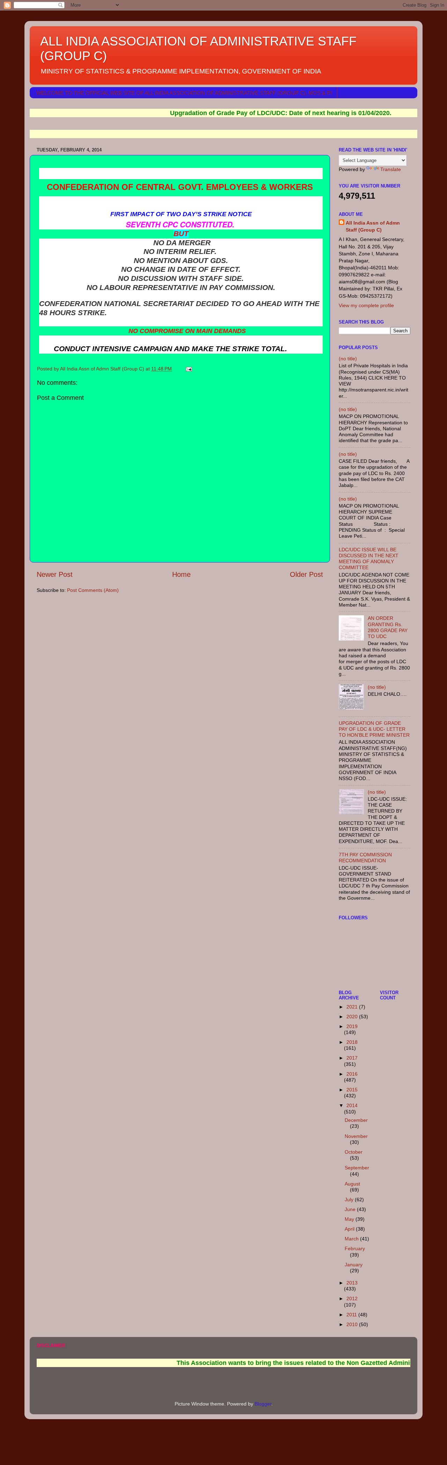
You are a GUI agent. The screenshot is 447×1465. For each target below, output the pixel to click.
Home (181, 574)
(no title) (348, 358)
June (351, 1209)
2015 (352, 1089)
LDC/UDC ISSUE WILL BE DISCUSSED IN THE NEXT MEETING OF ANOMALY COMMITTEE (368, 559)
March (352, 1238)
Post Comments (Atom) (93, 590)
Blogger (263, 1404)
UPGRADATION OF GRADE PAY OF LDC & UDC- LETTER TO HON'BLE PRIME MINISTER (374, 729)
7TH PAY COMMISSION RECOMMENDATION (365, 857)
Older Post (306, 574)
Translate (390, 169)
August (352, 1184)
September (357, 1167)
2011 (352, 1314)
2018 (352, 1042)
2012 (352, 1298)
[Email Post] (188, 368)
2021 (352, 1007)
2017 (352, 1058)
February (355, 1248)
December (356, 1120)
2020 (352, 1016)
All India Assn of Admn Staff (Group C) (373, 226)
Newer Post (55, 574)
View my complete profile (366, 305)
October (353, 1152)
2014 (352, 1105)
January (353, 1264)
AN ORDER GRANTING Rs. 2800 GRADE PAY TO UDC (388, 627)
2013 (352, 1283)
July (350, 1199)
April (350, 1229)
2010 (352, 1324)
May (350, 1219)
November (356, 1136)
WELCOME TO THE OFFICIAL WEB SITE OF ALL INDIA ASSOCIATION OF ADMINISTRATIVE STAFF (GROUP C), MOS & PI (184, 93)
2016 (352, 1074)
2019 (352, 1026)
